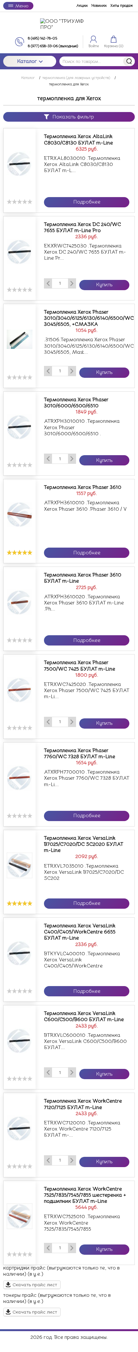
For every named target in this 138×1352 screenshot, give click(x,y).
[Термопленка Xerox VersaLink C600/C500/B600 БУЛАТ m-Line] (19, 1041)
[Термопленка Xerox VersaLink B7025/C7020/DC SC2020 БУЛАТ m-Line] (19, 865)
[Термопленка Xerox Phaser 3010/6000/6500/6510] (19, 427)
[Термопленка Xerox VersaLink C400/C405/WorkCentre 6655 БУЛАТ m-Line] (19, 953)
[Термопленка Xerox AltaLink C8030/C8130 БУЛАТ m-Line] (19, 164)
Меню (21, 6)
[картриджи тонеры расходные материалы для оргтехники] (69, 24)
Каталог (27, 61)
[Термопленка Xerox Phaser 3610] (19, 514)
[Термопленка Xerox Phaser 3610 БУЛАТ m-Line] (19, 602)
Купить (104, 285)
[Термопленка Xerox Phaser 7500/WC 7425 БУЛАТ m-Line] (19, 690)
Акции (82, 6)
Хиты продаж (121, 6)
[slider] (19, 201)
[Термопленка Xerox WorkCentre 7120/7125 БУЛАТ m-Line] (19, 1128)
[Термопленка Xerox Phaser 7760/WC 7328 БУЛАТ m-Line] (19, 778)
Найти (129, 61)
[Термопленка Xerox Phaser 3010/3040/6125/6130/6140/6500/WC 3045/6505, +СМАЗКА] (19, 339)
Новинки (99, 6)
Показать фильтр (73, 117)
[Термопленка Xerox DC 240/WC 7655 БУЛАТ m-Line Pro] (19, 252)
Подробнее (86, 202)
